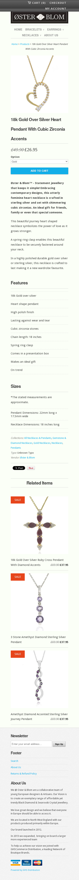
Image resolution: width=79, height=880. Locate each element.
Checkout (57, 3)
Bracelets (34, 29)
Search (14, 760)
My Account (55, 8)
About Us (51, 35)
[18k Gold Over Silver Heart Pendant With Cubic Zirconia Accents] (39, 112)
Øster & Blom (27, 457)
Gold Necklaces (42, 443)
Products (24, 44)
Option (15, 156)
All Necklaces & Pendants (37, 438)
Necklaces (31, 35)
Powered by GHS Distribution (25, 870)
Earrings (55, 29)
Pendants (16, 447)
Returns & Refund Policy (24, 773)
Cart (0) (39, 3)
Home (18, 29)
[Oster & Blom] (39, 17)
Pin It (31, 468)
